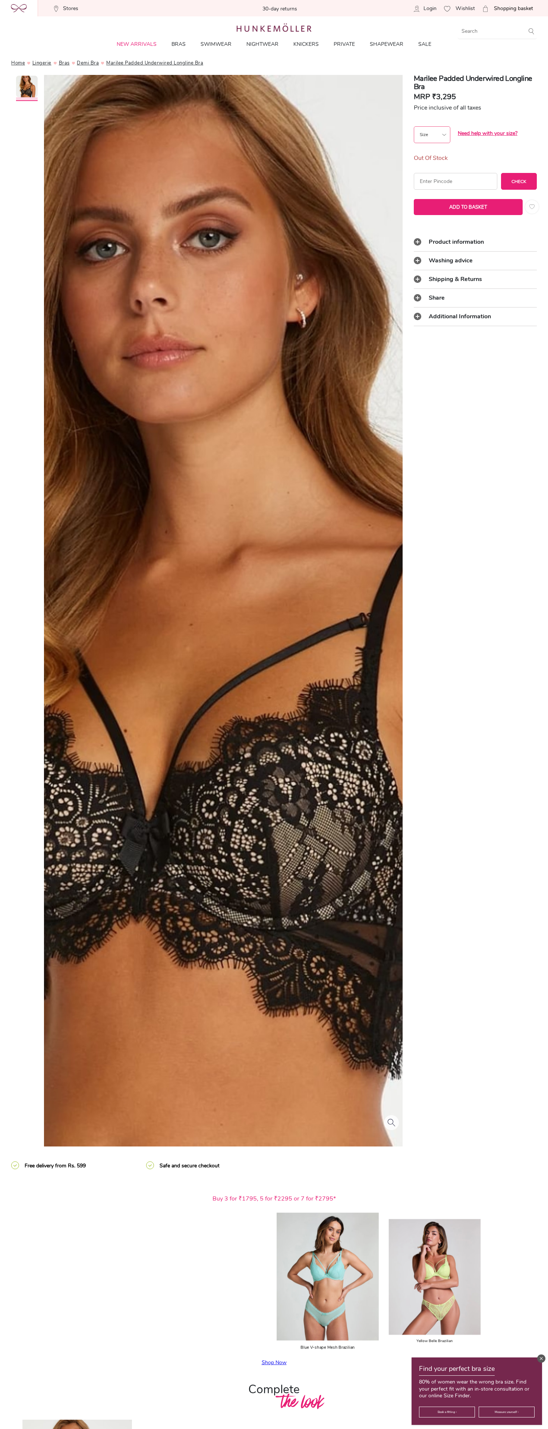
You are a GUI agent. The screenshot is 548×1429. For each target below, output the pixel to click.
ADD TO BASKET (468, 207)
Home (18, 63)
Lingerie (41, 63)
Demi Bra (88, 63)
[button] (541, 1358)
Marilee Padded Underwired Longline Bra (154, 63)
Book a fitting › (447, 1412)
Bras (64, 63)
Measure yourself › (507, 1412)
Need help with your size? (487, 133)
